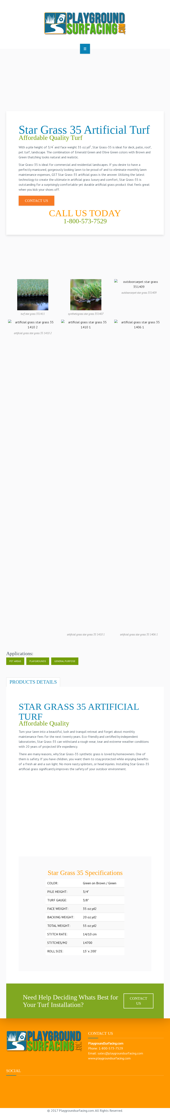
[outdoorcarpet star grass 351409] (139, 284)
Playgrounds (37, 661)
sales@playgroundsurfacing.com (120, 1053)
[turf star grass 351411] (32, 294)
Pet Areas (15, 661)
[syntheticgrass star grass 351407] (85, 294)
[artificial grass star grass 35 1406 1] (139, 475)
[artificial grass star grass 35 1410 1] (85, 475)
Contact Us (36, 201)
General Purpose (64, 661)
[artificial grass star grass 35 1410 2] (32, 324)
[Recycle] (85, 23)
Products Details (33, 682)
